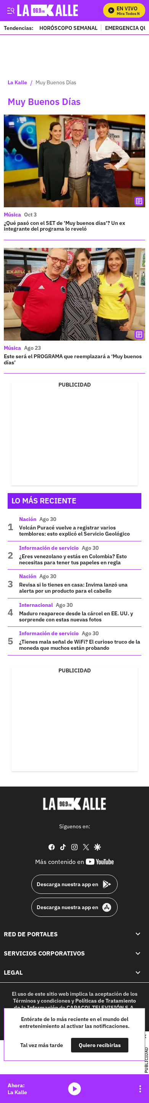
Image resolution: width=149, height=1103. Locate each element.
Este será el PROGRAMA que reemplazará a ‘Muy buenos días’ (73, 359)
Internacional (36, 604)
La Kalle (17, 83)
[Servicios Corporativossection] (137, 953)
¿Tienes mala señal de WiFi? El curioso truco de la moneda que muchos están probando (79, 644)
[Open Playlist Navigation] (140, 1089)
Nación (27, 519)
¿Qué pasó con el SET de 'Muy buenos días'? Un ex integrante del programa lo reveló (64, 226)
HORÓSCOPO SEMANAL (68, 28)
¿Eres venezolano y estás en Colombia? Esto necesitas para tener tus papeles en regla (73, 559)
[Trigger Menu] (10, 10)
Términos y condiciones (41, 1000)
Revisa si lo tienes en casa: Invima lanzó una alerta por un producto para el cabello (73, 587)
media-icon (74, 1089)
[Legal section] (137, 972)
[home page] (74, 803)
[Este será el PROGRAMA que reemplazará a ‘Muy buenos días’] (74, 294)
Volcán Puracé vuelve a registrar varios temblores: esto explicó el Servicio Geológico (74, 530)
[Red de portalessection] (137, 933)
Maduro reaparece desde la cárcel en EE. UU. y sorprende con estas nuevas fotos (76, 616)
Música (12, 214)
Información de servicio (49, 547)
